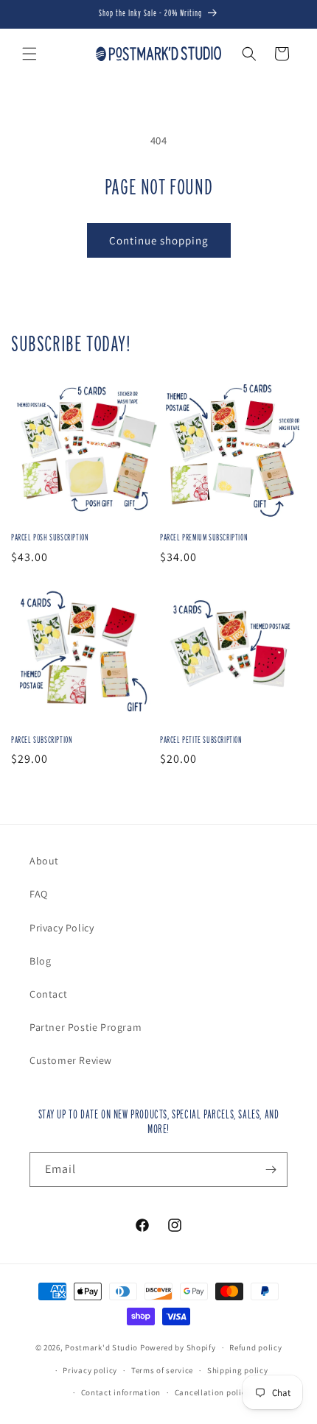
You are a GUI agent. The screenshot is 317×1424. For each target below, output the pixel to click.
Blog (40, 960)
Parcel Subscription (41, 739)
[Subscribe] (270, 1169)
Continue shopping (159, 240)
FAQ (38, 893)
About (44, 860)
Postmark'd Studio (101, 1347)
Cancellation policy (212, 1392)
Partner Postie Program (85, 1027)
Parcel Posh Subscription (49, 537)
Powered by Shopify (178, 1347)
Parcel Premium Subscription (204, 537)
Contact (48, 994)
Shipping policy (237, 1370)
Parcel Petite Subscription (201, 739)
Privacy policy (90, 1370)
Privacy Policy (61, 927)
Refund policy (255, 1347)
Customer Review (70, 1060)
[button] (29, 54)
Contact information (121, 1392)
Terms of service (162, 1370)
